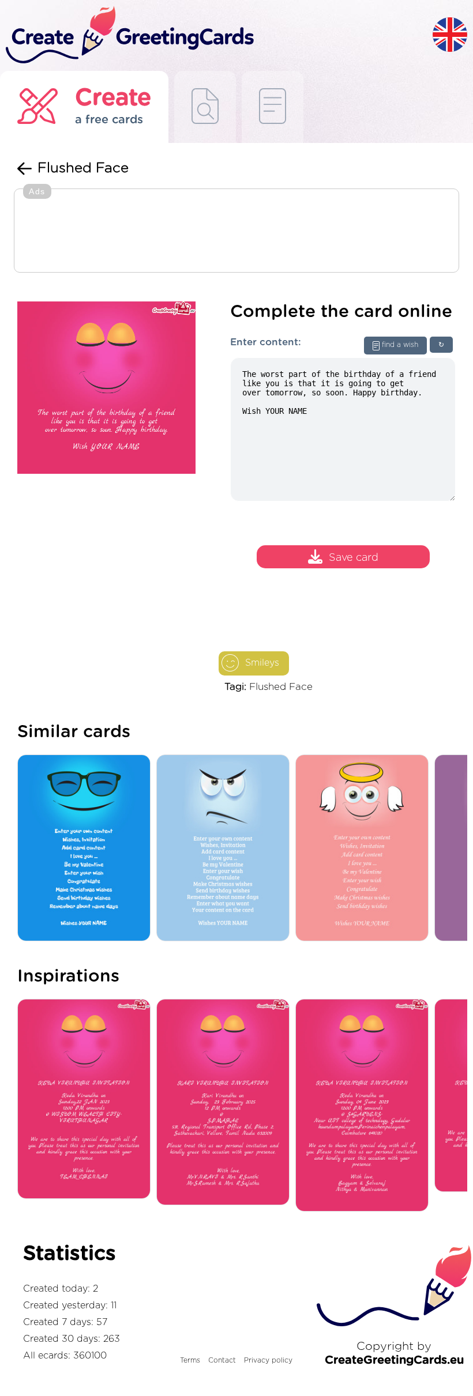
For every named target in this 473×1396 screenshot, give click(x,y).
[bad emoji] (225, 848)
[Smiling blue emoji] (86, 848)
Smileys (262, 662)
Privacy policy (268, 1360)
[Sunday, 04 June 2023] (364, 1106)
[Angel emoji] (364, 848)
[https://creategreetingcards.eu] (216, 35)
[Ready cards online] (272, 107)
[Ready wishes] (205, 107)
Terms (190, 1360)
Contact (222, 1360)
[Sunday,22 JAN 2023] (86, 1100)
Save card (353, 558)
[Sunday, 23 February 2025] (225, 1103)
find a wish (400, 344)
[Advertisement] (236, 232)
